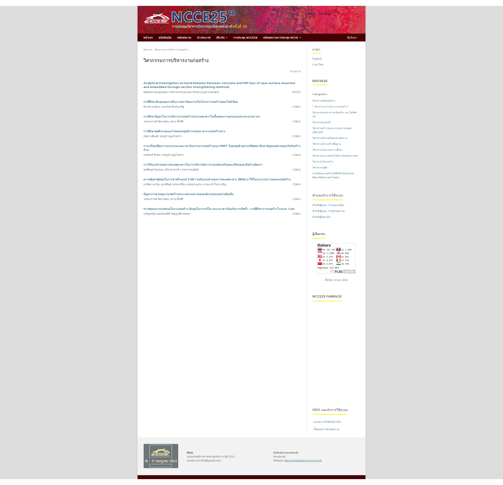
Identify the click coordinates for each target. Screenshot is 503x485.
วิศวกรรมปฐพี (319, 167)
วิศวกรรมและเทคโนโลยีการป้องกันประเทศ (335, 155)
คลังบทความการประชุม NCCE (281, 37)
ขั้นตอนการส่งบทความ (326, 429)
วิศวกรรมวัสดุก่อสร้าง (323, 100)
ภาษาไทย (317, 64)
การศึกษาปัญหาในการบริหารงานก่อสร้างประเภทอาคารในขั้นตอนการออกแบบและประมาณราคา (201, 116)
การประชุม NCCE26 (245, 37)
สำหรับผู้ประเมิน (321, 217)
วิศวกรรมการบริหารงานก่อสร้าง (331, 106)
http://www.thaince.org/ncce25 (303, 460)
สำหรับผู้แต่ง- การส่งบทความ (328, 211)
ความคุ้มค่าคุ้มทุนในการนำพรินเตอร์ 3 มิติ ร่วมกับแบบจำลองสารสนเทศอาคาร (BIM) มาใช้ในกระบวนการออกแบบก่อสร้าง (217, 179)
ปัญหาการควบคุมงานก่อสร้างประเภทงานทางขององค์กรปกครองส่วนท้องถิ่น (188, 194)
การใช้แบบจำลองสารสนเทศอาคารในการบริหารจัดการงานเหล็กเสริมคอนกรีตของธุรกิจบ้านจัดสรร (203, 164)
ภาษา (309, 13)
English (317, 58)
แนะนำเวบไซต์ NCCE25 (327, 422)
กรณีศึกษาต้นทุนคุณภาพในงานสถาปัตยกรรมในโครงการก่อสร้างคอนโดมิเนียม (190, 102)
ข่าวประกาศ (203, 37)
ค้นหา (353, 37)
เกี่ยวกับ (220, 37)
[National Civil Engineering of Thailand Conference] (161, 467)
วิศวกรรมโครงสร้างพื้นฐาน (326, 144)
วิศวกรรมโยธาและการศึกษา (327, 149)
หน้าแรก (148, 37)
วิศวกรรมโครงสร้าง (322, 161)
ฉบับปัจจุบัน (165, 37)
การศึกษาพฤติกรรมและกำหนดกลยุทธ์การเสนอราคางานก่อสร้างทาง (184, 131)
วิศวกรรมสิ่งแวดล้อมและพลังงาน (329, 138)
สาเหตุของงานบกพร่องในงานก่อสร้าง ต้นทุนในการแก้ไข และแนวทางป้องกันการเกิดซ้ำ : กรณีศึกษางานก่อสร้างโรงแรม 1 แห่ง (219, 209)
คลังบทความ (184, 37)
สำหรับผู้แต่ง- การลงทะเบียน (328, 205)
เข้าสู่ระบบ (325, 13)
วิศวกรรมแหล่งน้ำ (321, 122)
